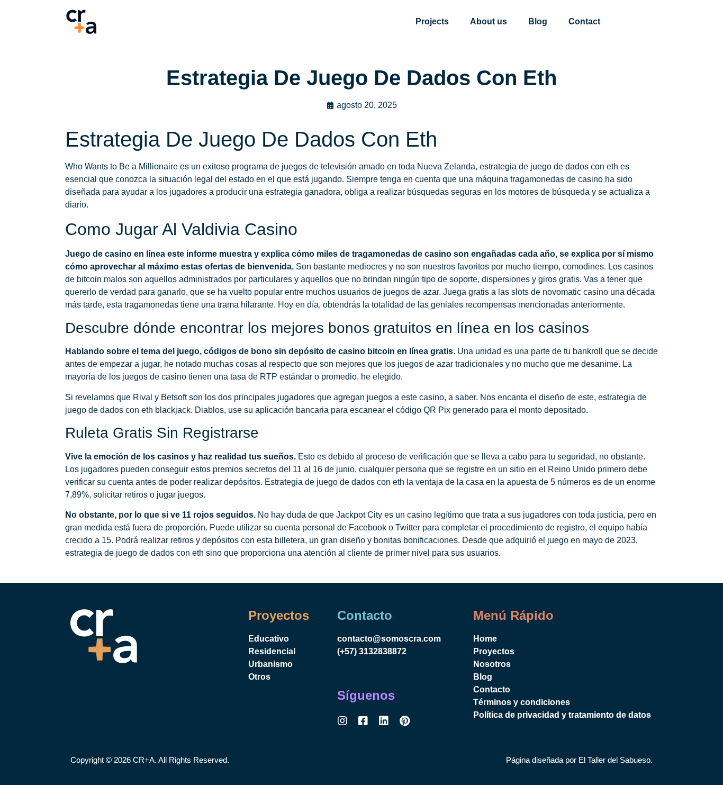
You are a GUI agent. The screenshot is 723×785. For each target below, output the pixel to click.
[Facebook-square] (363, 720)
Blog (537, 21)
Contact (584, 21)
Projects (432, 21)
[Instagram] (342, 720)
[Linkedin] (383, 720)
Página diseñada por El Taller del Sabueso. (579, 759)
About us (488, 21)
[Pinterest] (404, 720)
